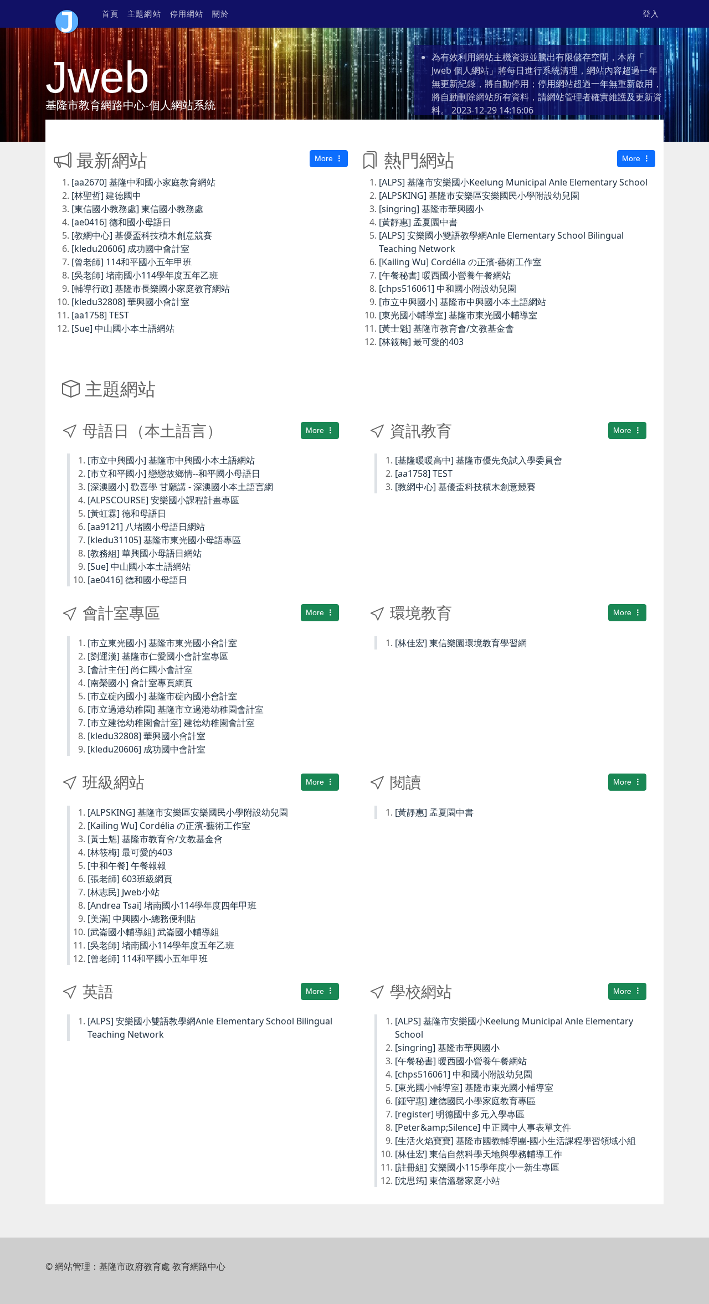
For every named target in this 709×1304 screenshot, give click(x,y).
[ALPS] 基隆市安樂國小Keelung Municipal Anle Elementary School (513, 182)
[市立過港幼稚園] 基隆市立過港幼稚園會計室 (176, 709)
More (325, 158)
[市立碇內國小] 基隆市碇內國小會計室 (162, 696)
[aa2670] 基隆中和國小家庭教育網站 (143, 182)
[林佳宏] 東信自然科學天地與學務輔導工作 (478, 1154)
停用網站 (186, 13)
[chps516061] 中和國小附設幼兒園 (447, 288)
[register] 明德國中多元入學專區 (460, 1114)
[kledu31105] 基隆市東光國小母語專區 (164, 540)
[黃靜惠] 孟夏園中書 (418, 222)
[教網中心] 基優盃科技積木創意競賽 (141, 235)
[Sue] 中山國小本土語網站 (122, 328)
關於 (220, 13)
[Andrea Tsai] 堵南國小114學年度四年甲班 (172, 905)
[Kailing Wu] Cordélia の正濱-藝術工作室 (460, 262)
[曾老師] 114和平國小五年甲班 (131, 262)
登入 (651, 13)
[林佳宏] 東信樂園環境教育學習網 (461, 643)
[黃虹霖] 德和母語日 (127, 513)
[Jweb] (67, 14)
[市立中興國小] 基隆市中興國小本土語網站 (462, 302)
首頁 (110, 13)
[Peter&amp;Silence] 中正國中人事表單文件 (483, 1127)
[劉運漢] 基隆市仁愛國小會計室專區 (158, 656)
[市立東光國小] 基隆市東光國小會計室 (162, 643)
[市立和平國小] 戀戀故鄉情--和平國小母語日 (174, 473)
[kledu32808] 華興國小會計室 (130, 302)
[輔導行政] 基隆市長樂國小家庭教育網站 (150, 288)
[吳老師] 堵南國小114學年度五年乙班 (144, 275)
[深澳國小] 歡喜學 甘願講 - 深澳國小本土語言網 (180, 487)
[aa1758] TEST (100, 315)
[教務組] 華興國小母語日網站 (145, 553)
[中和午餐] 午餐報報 (127, 865)
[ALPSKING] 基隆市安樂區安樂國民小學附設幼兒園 (479, 195)
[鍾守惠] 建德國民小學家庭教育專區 (465, 1101)
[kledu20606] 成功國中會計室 (130, 249)
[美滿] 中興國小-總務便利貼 (142, 919)
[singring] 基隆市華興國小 (431, 209)
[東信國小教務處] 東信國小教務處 (137, 209)
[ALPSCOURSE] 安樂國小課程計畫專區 (163, 500)
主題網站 (144, 13)
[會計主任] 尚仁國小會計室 (140, 669)
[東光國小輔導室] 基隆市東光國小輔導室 (458, 315)
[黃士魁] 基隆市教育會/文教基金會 (446, 328)
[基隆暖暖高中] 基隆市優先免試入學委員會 (478, 460)
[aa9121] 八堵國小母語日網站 (146, 526)
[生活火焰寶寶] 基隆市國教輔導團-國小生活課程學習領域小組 (515, 1141)
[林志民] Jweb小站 (124, 892)
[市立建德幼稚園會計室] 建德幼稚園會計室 (171, 723)
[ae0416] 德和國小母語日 (121, 222)
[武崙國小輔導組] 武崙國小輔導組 (153, 932)
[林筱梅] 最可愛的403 (421, 342)
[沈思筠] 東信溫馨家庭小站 (447, 1180)
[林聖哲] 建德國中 (106, 195)
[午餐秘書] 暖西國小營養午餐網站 (445, 275)
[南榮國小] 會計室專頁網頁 (140, 683)
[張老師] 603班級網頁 (130, 879)
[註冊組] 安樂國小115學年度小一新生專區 (477, 1167)
